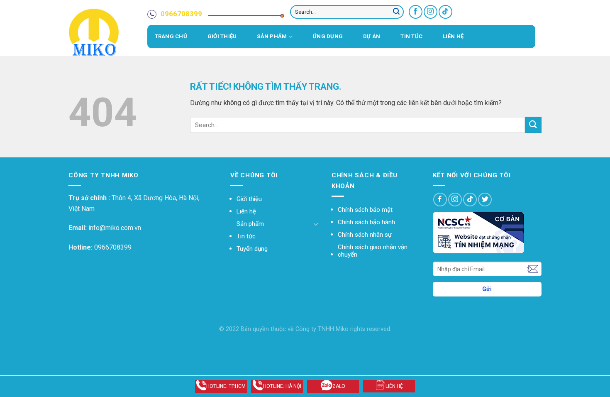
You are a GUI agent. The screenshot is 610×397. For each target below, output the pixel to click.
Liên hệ (453, 36)
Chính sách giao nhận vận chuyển (372, 250)
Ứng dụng (328, 36)
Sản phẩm (272, 36)
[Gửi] (396, 12)
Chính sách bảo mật (365, 209)
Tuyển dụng (252, 248)
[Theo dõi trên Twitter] (485, 199)
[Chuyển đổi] (315, 224)
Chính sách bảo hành (366, 222)
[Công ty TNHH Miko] (105, 32)
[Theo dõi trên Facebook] (415, 12)
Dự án (371, 36)
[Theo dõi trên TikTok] (445, 12)
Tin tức (411, 36)
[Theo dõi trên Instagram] (430, 12)
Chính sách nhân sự (365, 234)
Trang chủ (171, 36)
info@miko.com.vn (114, 228)
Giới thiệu (222, 36)
